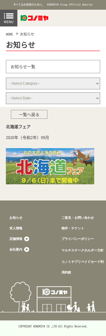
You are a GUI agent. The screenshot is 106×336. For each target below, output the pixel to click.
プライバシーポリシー (78, 238)
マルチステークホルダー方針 (83, 250)
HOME (9, 34)
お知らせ (27, 34)
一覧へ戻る (29, 114)
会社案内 (16, 249)
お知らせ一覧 (23, 66)
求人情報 (15, 228)
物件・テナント (73, 228)
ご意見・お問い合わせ (78, 217)
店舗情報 (16, 238)
